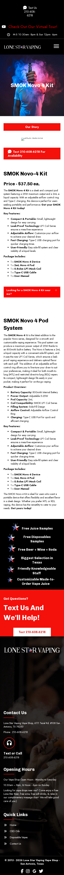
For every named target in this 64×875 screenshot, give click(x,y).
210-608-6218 (20, 732)
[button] (32, 11)
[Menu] (56, 46)
